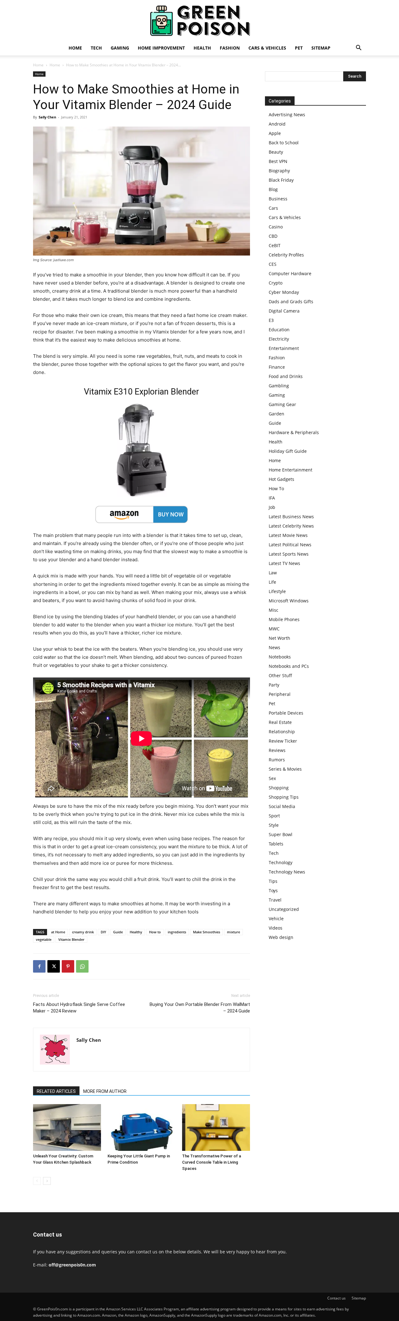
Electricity (279, 339)
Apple (275, 133)
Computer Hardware (290, 273)
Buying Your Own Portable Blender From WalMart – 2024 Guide (200, 1008)
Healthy (136, 932)
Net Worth (279, 638)
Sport (274, 816)
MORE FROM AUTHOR (105, 1091)
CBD (273, 236)
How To (276, 488)
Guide (118, 932)
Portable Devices (286, 713)
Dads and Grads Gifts (291, 301)
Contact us (336, 1298)
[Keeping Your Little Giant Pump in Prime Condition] (141, 1127)
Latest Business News (291, 516)
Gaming (120, 48)
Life (272, 582)
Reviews (277, 750)
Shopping (279, 788)
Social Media (282, 806)
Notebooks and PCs (289, 666)
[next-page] (47, 1181)
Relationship (282, 732)
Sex (272, 778)
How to (155, 932)
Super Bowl (280, 834)
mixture (233, 932)
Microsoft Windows (289, 601)
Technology (280, 862)
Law (273, 573)
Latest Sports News (289, 554)
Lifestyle (277, 591)
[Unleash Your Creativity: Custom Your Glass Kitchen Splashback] (67, 1127)
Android (277, 124)
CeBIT (275, 245)
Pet (299, 48)
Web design (281, 937)
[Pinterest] (68, 966)
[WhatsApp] (82, 966)
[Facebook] (39, 966)
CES (272, 264)
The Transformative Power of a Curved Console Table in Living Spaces (211, 1162)
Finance (277, 367)
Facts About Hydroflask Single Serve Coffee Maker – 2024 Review (79, 1008)
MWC (274, 629)
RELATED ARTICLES (56, 1091)
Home (75, 48)
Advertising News (287, 114)
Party (274, 685)
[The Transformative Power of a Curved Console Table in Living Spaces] (216, 1127)
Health (202, 48)
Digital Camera (284, 311)
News (274, 647)
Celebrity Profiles (286, 255)
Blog (273, 189)
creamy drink (83, 932)
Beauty (276, 152)
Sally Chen (47, 117)
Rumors (277, 760)
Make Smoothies (206, 932)
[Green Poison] (199, 20)
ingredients (177, 932)
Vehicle (276, 918)
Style (274, 825)
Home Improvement (161, 48)
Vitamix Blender (71, 939)
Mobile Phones (284, 619)
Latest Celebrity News (291, 526)
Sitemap (320, 48)
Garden (276, 414)
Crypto (275, 283)
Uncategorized (284, 909)
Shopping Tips (284, 797)
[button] (358, 48)
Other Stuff (280, 675)
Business (278, 199)
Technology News (287, 872)
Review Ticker (283, 741)
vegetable (43, 939)
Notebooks (280, 657)
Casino (276, 227)
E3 (271, 320)
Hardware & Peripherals (294, 432)
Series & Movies (285, 769)
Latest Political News (290, 545)
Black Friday (281, 180)
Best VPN (278, 161)
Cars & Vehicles (267, 48)
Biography (279, 171)
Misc (273, 610)
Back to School (284, 143)
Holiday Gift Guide (288, 451)
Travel (275, 900)
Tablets (276, 844)
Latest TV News (284, 563)
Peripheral (280, 694)
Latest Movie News (288, 535)
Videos (275, 928)
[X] (53, 966)
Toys (273, 890)
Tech (96, 48)
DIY (103, 932)
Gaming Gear (282, 404)
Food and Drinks (286, 376)
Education (279, 330)
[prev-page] (37, 1181)
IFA (272, 498)
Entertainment (284, 348)
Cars (273, 208)
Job (272, 507)
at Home (58, 932)
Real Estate (280, 722)
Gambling (279, 386)
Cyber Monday (284, 292)
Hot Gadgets (281, 479)
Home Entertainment (290, 470)
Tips (273, 881)
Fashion (230, 48)
